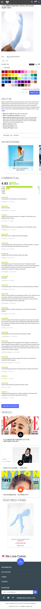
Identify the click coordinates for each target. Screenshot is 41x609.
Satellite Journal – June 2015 (15, 468)
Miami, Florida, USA (27, 606)
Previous (2, 159)
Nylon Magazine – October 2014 (15, 495)
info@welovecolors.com (26, 598)
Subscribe (5, 588)
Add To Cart (34, 92)
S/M (3, 60)
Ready (36, 64)
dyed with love (13, 606)
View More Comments (10, 406)
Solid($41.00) (5, 64)
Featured (16, 135)
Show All (32, 64)
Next (38, 159)
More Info (20, 546)
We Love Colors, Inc (17, 603)
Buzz (11, 135)
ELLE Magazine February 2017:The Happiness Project (16, 440)
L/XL (7, 60)
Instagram (6, 135)
